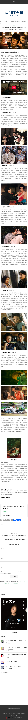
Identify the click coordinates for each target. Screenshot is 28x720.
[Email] (18, 708)
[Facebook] (9, 708)
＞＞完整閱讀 (5, 511)
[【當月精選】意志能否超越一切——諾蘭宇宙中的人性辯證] (2, 655)
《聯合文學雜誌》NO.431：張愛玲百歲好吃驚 (14, 507)
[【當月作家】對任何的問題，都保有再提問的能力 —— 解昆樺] (2, 667)
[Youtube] (15, 708)
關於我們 (5, 713)
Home (14, 1)
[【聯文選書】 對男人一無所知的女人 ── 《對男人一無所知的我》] (2, 648)
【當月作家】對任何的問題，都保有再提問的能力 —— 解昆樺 (16, 667)
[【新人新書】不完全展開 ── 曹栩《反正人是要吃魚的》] (2, 641)
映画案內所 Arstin (13, 29)
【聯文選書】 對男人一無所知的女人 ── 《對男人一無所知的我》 (16, 648)
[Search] (26, 6)
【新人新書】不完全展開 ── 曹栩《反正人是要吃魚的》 (16, 641)
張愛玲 (2, 524)
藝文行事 (7, 21)
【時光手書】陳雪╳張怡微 (11, 661)
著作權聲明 (14, 715)
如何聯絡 (17, 713)
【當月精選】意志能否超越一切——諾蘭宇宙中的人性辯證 (16, 655)
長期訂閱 (23, 713)
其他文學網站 (11, 713)
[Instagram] (12, 708)
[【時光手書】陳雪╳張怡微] (2, 662)
